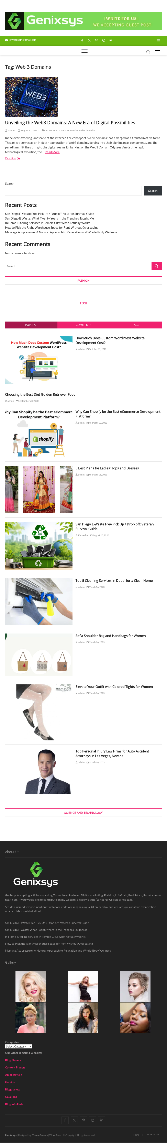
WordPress (55, 1135)
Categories (12, 1042)
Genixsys (10, 1135)
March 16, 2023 (96, 587)
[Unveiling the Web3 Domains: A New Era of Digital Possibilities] (83, 97)
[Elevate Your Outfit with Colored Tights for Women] (39, 686)
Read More (52, 152)
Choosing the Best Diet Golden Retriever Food (40, 394)
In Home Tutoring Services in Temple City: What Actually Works (47, 223)
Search (9, 183)
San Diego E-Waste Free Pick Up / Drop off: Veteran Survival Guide (49, 213)
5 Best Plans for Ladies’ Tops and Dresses (107, 468)
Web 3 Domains (69, 130)
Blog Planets (13, 1060)
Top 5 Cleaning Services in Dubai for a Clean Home (114, 580)
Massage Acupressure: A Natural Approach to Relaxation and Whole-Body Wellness (61, 232)
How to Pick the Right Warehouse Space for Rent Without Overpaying (51, 227)
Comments (83, 324)
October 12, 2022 (97, 349)
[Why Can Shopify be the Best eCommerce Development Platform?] (39, 411)
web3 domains (87, 130)
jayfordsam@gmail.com (22, 39)
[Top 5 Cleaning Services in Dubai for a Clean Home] (39, 580)
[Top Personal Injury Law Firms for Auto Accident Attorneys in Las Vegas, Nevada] (39, 751)
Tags (135, 324)
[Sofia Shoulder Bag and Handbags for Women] (39, 636)
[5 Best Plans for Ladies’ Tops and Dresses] (39, 468)
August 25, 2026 (100, 535)
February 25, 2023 (98, 474)
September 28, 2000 (28, 401)
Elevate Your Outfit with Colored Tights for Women (114, 686)
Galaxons (11, 1096)
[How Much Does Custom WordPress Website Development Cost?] (39, 338)
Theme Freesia (40, 1135)
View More (16, 158)
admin (11, 130)
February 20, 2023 (98, 422)
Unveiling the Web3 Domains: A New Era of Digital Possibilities (70, 122)
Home (136, 1134)
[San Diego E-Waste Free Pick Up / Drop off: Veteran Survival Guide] (39, 524)
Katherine (83, 535)
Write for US (153, 1134)
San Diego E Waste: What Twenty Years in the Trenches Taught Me (49, 218)
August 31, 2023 (29, 130)
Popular (31, 324)
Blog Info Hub (14, 1104)
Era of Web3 (53, 130)
